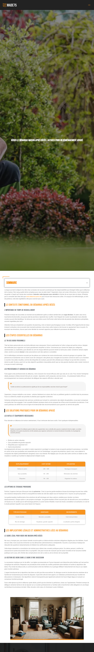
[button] (87, 283)
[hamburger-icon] (89, 5)
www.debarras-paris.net (33, 296)
